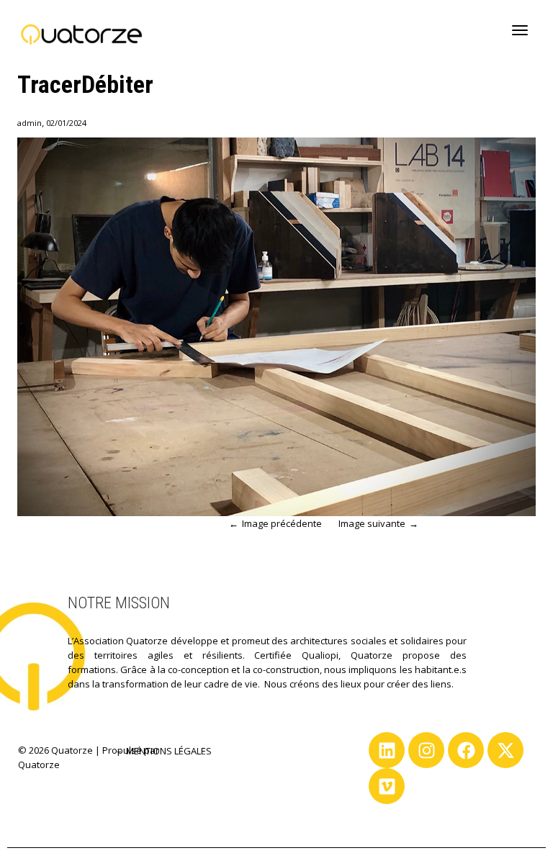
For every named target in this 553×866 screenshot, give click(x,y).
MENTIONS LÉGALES (169, 750)
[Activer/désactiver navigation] (520, 30)
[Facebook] (466, 750)
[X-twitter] (505, 750)
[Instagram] (426, 750)
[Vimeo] (387, 786)
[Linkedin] (387, 750)
